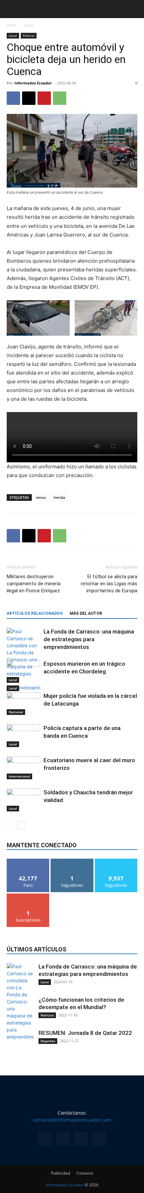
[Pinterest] (44, 98)
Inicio (11, 25)
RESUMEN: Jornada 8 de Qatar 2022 (85, 1033)
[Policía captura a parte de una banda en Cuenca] (23, 735)
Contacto (84, 1173)
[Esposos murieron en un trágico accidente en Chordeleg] (23, 671)
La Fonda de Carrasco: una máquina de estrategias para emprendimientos (89, 639)
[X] (28, 98)
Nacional (16, 712)
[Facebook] (13, 98)
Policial (28, 35)
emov (41, 497)
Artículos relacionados (35, 613)
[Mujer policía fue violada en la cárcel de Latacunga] (23, 703)
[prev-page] (11, 825)
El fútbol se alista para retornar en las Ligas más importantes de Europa (109, 584)
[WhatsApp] (59, 98)
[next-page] (21, 825)
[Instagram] (63, 1138)
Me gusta (28, 861)
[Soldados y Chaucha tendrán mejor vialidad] (23, 800)
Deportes (48, 1041)
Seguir (72, 861)
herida (59, 497)
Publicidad (60, 1173)
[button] (11, 9)
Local (28, 25)
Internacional (19, 776)
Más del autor (86, 613)
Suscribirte (28, 896)
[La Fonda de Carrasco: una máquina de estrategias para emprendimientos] (23, 659)
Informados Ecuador (33, 82)
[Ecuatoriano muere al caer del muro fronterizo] (23, 768)
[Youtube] (99, 1139)
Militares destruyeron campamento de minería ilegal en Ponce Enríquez (34, 584)
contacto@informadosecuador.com (72, 1120)
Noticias (47, 1015)
